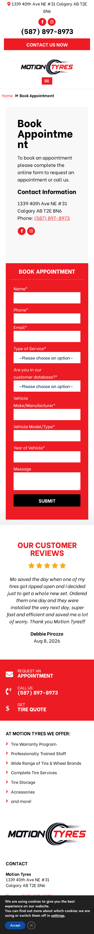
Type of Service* (30, 348)
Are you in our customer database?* (35, 373)
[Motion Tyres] (47, 62)
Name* (20, 288)
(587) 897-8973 (47, 31)
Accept (15, 925)
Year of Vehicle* (29, 447)
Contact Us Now (47, 44)
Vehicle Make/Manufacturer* (34, 401)
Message (22, 469)
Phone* (21, 310)
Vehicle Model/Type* (34, 426)
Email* (20, 327)
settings (57, 915)
